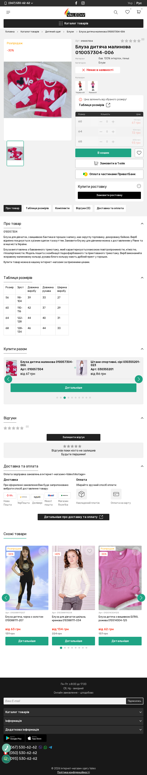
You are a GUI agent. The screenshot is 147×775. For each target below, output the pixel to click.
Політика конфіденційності (73, 772)
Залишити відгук (74, 437)
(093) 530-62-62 (23, 759)
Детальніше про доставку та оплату (71, 517)
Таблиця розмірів (91, 105)
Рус (139, 3)
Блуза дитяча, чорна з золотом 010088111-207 (24, 618)
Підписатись (134, 701)
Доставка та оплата (110, 208)
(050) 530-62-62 (23, 753)
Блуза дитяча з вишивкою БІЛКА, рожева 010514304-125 (118, 618)
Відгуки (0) (83, 208)
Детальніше (73, 387)
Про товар (12, 208)
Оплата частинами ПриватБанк (112, 174)
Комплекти (62, 208)
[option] (15, 153)
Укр (130, 3)
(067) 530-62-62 (23, 747)
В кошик (103, 152)
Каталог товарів (76, 23)
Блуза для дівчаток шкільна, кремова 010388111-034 (69, 618)
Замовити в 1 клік (112, 163)
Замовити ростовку (109, 195)
